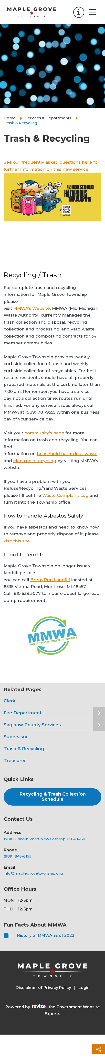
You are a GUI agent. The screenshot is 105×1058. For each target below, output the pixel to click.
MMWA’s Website (31, 308)
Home (10, 118)
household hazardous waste (67, 453)
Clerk (9, 701)
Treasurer (15, 760)
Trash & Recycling (24, 748)
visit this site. (17, 541)
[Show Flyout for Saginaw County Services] (99, 725)
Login (84, 987)
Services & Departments (48, 118)
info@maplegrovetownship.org (33, 873)
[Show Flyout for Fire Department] (99, 713)
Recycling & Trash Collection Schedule (53, 796)
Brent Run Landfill (50, 579)
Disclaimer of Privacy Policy (43, 987)
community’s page (44, 432)
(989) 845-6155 (18, 856)
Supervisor (16, 736)
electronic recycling (34, 460)
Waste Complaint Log (65, 495)
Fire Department (23, 713)
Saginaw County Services (32, 725)
